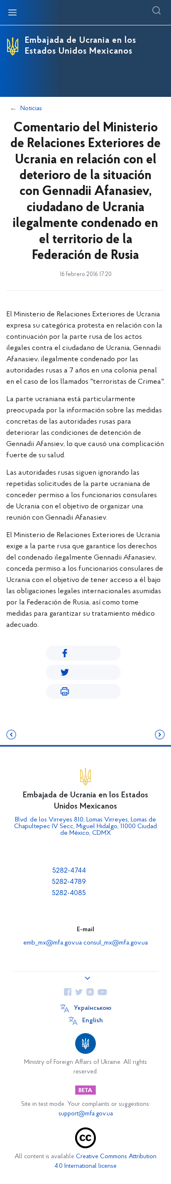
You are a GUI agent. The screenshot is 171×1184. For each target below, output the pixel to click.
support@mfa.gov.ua (86, 1114)
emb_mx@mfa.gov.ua (52, 943)
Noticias (31, 108)
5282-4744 (69, 871)
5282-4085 (69, 893)
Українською (92, 1008)
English (92, 1020)
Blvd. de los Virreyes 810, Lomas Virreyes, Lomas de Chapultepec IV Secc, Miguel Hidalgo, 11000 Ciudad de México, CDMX (85, 826)
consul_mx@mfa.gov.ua (115, 943)
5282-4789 (69, 882)
